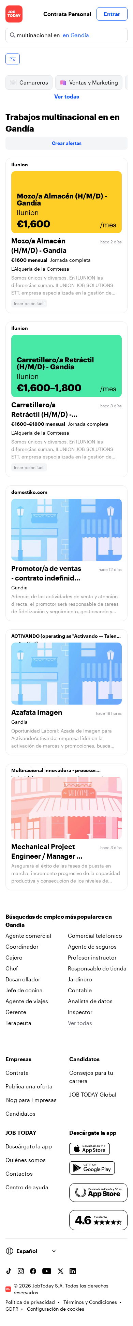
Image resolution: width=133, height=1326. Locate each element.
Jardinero (80, 979)
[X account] (60, 1271)
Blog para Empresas (31, 1100)
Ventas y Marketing (93, 82)
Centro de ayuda (26, 1187)
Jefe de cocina (24, 990)
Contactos (19, 1173)
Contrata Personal (67, 14)
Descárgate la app (28, 1146)
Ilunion (19, 164)
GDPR (11, 1309)
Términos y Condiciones (90, 1302)
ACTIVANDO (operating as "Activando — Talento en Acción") (66, 638)
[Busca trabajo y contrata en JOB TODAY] (14, 13)
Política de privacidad (30, 1302)
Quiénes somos (25, 1160)
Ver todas (66, 96)
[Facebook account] (33, 1271)
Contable (80, 990)
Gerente (15, 1012)
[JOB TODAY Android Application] (92, 1168)
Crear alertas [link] (67, 143)
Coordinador (22, 946)
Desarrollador (22, 979)
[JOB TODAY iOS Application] (89, 1149)
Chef (11, 968)
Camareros (33, 82)
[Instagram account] (21, 1271)
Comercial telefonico (95, 935)
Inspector (80, 1012)
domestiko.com (29, 492)
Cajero (14, 957)
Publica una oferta (29, 1086)
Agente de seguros (92, 946)
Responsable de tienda (97, 968)
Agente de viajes (26, 1001)
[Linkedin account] (73, 1271)
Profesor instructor (92, 957)
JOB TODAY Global (92, 1094)
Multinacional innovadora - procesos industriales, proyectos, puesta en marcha (59, 772)
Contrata (17, 1072)
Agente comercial (28, 935)
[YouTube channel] (46, 1271)
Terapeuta (18, 1023)
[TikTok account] (8, 1271)
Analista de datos (90, 1001)
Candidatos (20, 1113)
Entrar (112, 14)
